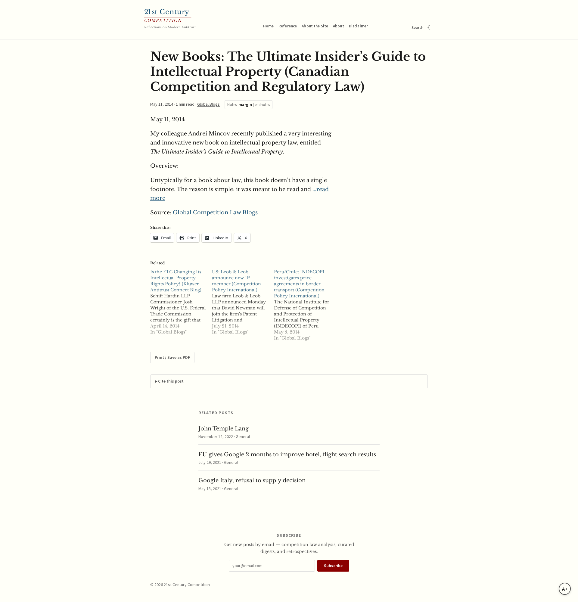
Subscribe (333, 565)
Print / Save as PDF (172, 357)
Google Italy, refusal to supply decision (252, 480)
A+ (564, 589)
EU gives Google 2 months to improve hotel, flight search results (287, 454)
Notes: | (248, 104)
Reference (287, 26)
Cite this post (171, 381)
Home (268, 26)
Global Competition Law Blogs (215, 212)
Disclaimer (358, 26)
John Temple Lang (223, 428)
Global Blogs (208, 104)
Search (418, 27)
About (338, 26)
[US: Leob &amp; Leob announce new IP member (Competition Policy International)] (243, 302)
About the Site (315, 26)
